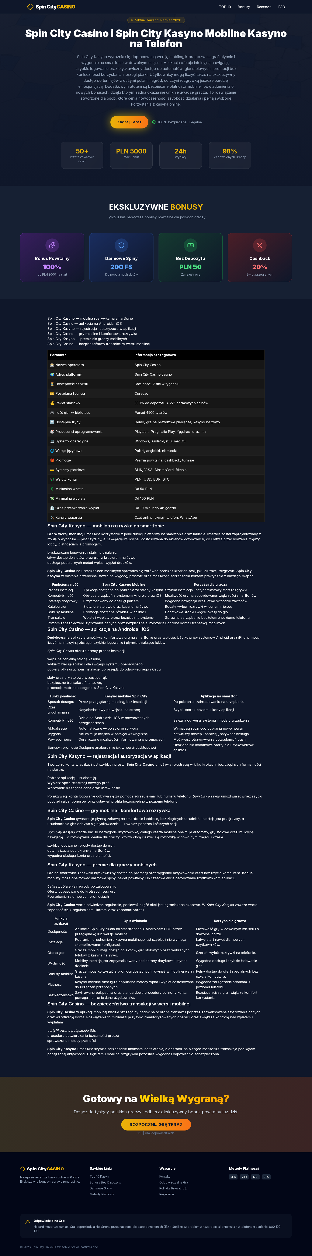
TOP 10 (225, 7)
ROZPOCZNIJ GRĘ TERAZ (156, 1124)
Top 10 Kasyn (99, 1176)
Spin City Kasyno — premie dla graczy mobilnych (87, 339)
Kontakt (164, 1176)
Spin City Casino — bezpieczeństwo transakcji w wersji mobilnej (98, 344)
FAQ (281, 7)
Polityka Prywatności (173, 1188)
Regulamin (166, 1194)
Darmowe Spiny (101, 1188)
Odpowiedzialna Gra (173, 1182)
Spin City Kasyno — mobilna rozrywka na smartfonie (90, 318)
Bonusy (244, 7)
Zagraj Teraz (129, 122)
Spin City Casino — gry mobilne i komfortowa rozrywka (92, 334)
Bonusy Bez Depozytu (105, 1182)
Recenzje (264, 7)
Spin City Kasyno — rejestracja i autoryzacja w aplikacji (91, 328)
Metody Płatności (102, 1194)
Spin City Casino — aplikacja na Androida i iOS (84, 323)
